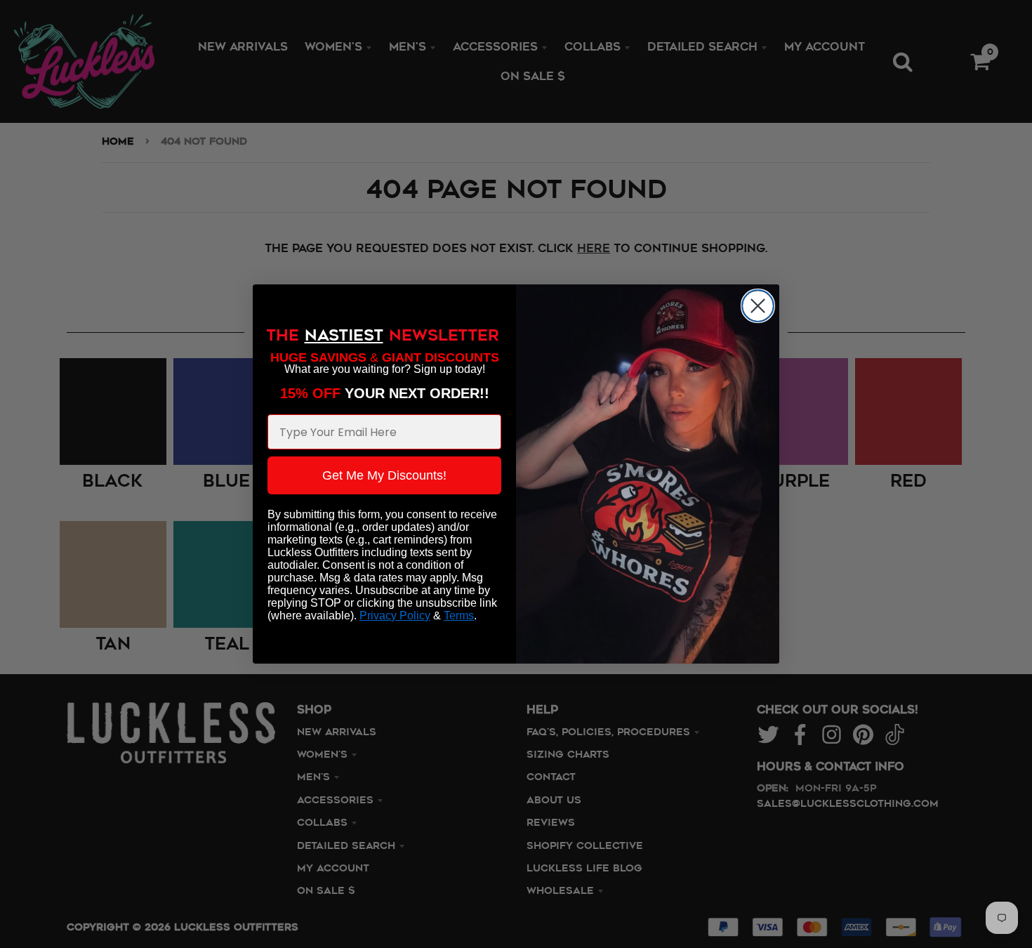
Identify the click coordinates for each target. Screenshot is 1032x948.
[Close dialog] (758, 306)
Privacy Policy (394, 615)
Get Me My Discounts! (384, 475)
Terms (459, 615)
